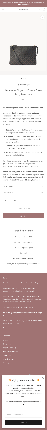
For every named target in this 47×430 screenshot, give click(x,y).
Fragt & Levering (9, 347)
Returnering (7, 355)
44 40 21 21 (14, 320)
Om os (5, 340)
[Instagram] (8, 327)
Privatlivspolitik (8, 359)
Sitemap (6, 363)
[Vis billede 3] (25, 78)
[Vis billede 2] (23, 78)
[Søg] (40, 9)
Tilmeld (23, 422)
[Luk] (43, 378)
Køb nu (23, 216)
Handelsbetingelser (10, 351)
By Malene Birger (23, 84)
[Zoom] (42, 17)
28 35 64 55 (32, 320)
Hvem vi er (7, 344)
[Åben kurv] (44, 9)
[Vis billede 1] (21, 78)
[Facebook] (3, 327)
